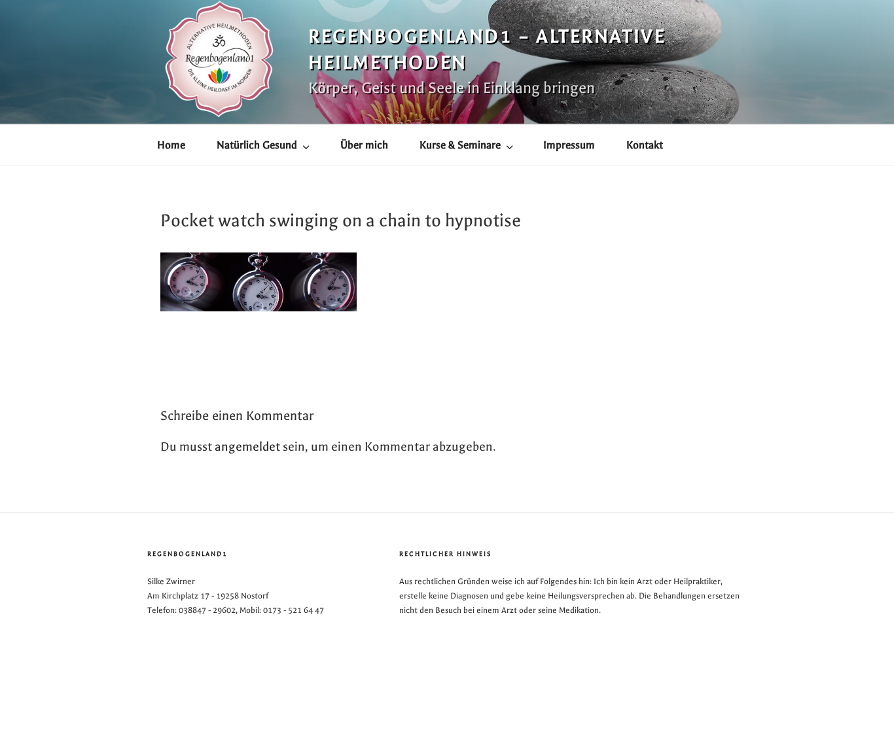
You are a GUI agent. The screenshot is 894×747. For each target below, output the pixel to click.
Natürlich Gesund (257, 145)
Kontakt (644, 145)
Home (171, 145)
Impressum (569, 145)
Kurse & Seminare (460, 145)
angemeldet (247, 447)
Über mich (364, 145)
